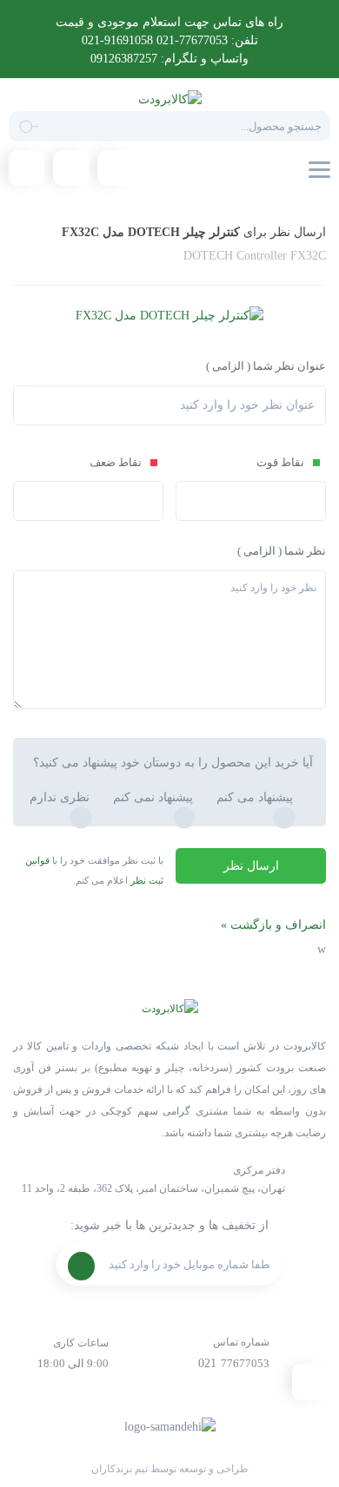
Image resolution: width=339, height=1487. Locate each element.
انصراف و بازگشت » (273, 924)
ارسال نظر (251, 865)
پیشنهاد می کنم (254, 797)
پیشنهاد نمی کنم (153, 797)
